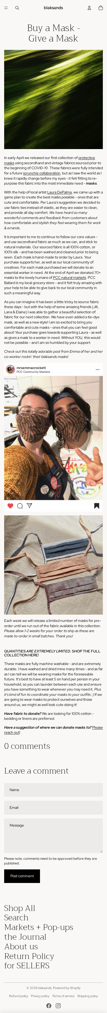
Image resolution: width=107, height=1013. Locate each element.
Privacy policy (40, 996)
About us (21, 946)
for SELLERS (26, 965)
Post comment (22, 876)
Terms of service (63, 996)
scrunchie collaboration (41, 173)
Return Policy (29, 956)
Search (16, 917)
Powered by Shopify (67, 988)
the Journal (25, 937)
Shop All (19, 908)
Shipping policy (87, 996)
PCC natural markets (69, 277)
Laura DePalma (59, 192)
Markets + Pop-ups (38, 927)
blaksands (44, 988)
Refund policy (18, 996)
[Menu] (6, 8)
